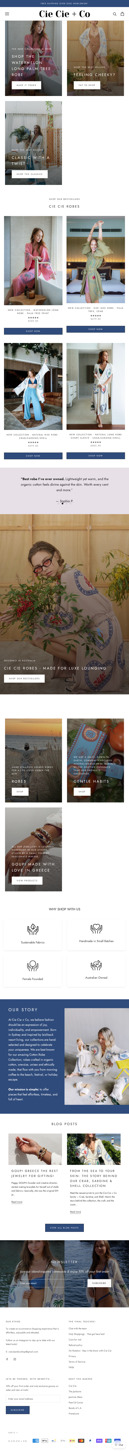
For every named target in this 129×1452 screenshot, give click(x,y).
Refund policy (75, 1345)
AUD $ (11, 1432)
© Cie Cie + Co (17, 1441)
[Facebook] (7, 1359)
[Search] (115, 14)
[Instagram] (15, 1359)
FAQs (71, 1367)
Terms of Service (77, 1361)
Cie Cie (72, 1386)
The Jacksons (75, 1391)
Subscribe (99, 1283)
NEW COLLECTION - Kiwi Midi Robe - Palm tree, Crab (95, 310)
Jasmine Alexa (75, 1397)
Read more (16, 1201)
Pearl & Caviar (76, 1402)
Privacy (72, 1356)
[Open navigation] (7, 13)
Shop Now (33, 331)
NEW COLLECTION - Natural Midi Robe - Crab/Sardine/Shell (33, 436)
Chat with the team (78, 1328)
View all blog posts (64, 1227)
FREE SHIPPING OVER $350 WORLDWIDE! (64, 3)
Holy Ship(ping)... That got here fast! (87, 1334)
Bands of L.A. (75, 1408)
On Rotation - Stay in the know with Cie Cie (90, 1350)
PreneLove (74, 1413)
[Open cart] (122, 14)
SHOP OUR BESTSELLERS (24, 678)
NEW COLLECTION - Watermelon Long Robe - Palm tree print (33, 312)
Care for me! (75, 1339)
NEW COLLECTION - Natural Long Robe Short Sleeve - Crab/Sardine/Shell (95, 436)
